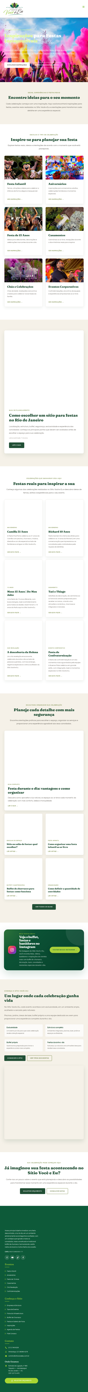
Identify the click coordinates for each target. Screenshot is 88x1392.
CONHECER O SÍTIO (15, 1058)
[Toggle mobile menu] (84, 7)
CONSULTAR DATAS (57, 1191)
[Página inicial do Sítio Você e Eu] (44, 1219)
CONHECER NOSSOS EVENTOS (46, 65)
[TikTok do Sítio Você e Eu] (18, 1257)
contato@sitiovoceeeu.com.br (18, 1356)
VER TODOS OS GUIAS (44, 907)
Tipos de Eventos (13, 1309)
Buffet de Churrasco (14, 1317)
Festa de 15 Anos (13, 1279)
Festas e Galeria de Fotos (16, 1321)
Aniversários (11, 1275)
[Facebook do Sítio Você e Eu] (23, 1257)
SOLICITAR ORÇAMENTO (32, 1191)
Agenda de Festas (13, 1329)
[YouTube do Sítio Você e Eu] (12, 1257)
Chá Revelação (12, 1287)
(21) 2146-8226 (13, 1347)
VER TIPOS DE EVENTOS (39, 1058)
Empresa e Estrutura (14, 1305)
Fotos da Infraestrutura (15, 1313)
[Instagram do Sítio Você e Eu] (7, 1257)
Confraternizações (13, 1291)
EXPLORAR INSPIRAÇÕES (17, 65)
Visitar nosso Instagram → (65, 950)
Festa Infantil (11, 1271)
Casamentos (11, 1283)
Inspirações (11, 1325)
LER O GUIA (16, 445)
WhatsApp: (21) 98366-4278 (18, 1352)
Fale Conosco (11, 1333)
